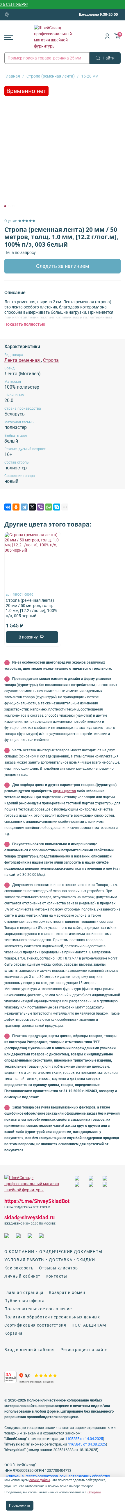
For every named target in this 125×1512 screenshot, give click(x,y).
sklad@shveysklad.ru (29, 1217)
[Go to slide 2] (9, 206)
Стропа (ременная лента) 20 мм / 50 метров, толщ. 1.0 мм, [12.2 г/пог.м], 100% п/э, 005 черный (31, 608)
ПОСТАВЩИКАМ (89, 1325)
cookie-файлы (39, 1480)
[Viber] (40, 507)
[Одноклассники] (15, 507)
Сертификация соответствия (35, 1325)
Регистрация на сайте (84, 1349)
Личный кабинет (22, 1276)
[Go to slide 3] (13, 206)
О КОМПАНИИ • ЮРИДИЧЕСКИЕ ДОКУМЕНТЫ (53, 1251)
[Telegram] (24, 507)
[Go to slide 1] (5, 206)
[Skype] (56, 507)
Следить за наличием (62, 266)
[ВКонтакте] (7, 507)
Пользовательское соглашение (38, 1308)
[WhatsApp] (48, 507)
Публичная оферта (24, 1300)
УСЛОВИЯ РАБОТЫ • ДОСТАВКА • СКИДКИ (49, 1259)
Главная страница (24, 1292)
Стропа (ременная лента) (50, 76)
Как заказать (19, 1268)
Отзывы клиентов (58, 1268)
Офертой (94, 1492)
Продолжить (19, 1506)
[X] (32, 507)
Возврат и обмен (67, 1292)
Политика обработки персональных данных (52, 1317)
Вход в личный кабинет (29, 1349)
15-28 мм (89, 76)
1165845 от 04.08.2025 (87, 1444)
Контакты (56, 1276)
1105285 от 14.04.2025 (84, 1438)
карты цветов (64, 791)
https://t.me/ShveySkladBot (36, 1201)
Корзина (13, 1333)
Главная (12, 76)
